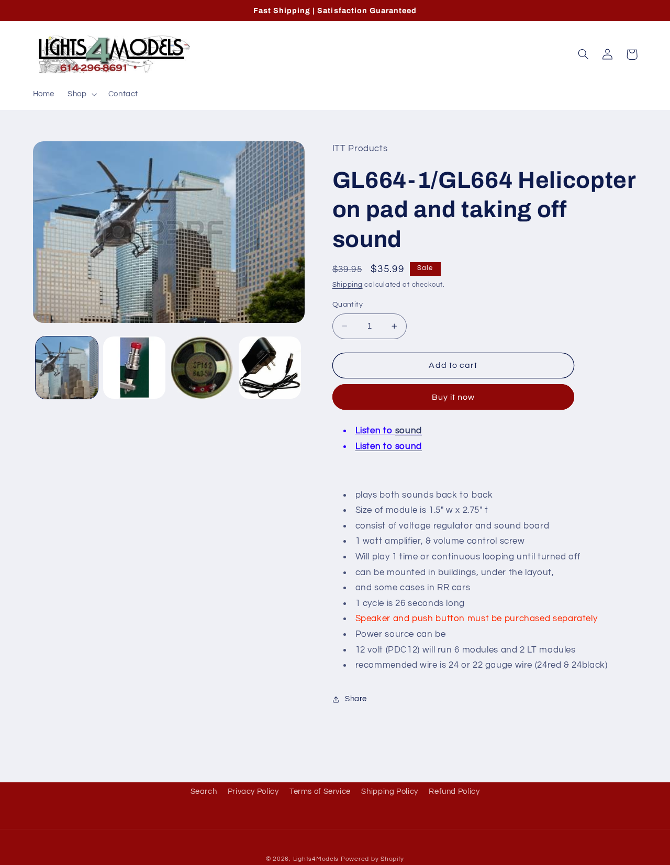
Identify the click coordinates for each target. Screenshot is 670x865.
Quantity (347, 304)
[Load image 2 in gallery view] (134, 367)
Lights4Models (316, 859)
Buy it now (453, 397)
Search (204, 791)
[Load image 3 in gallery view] (202, 367)
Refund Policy (454, 791)
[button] (81, 94)
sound (408, 431)
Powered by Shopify (372, 859)
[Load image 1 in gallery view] (67, 367)
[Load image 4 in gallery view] (270, 367)
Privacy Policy (253, 791)
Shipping (347, 285)
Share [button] (356, 699)
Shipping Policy (389, 791)
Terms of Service (320, 791)
